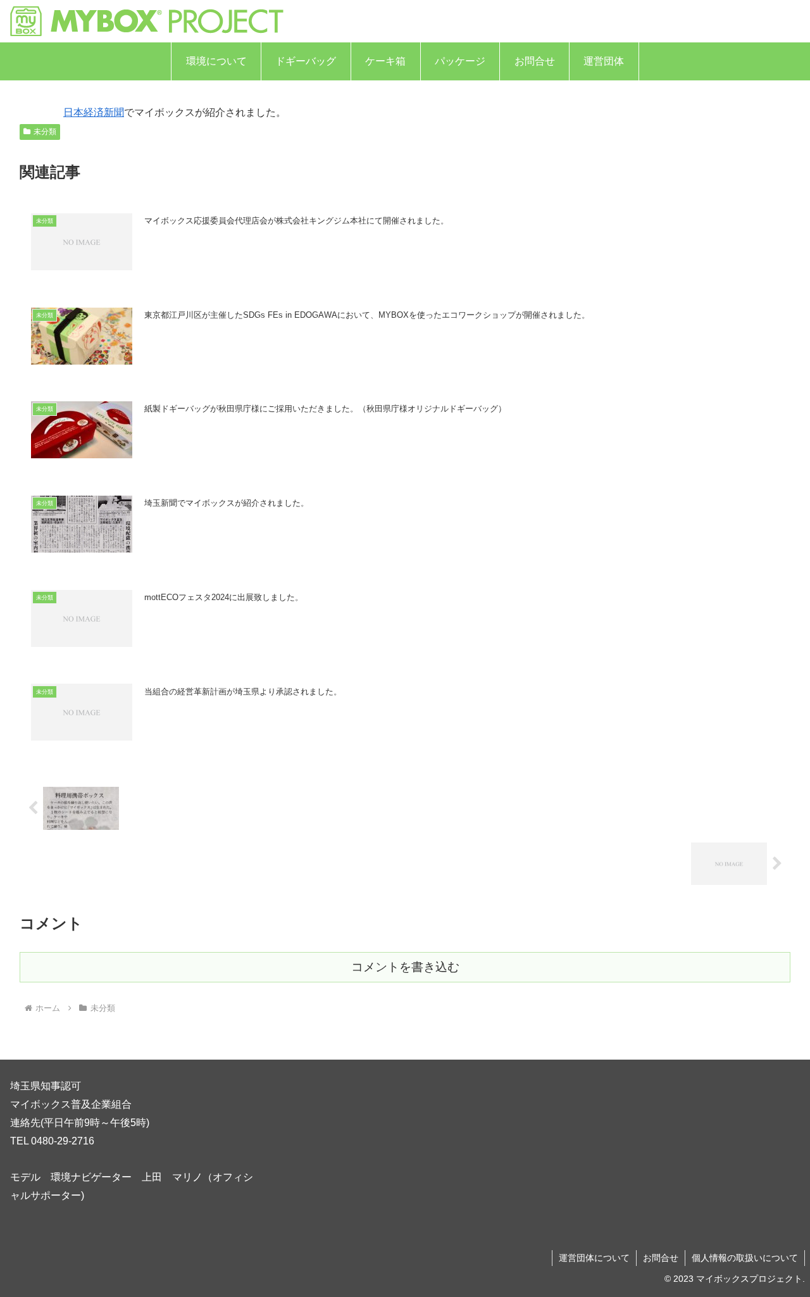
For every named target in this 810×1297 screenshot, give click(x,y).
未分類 (45, 131)
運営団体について (594, 1258)
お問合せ (660, 1258)
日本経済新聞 (93, 112)
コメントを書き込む (405, 967)
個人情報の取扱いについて (745, 1258)
